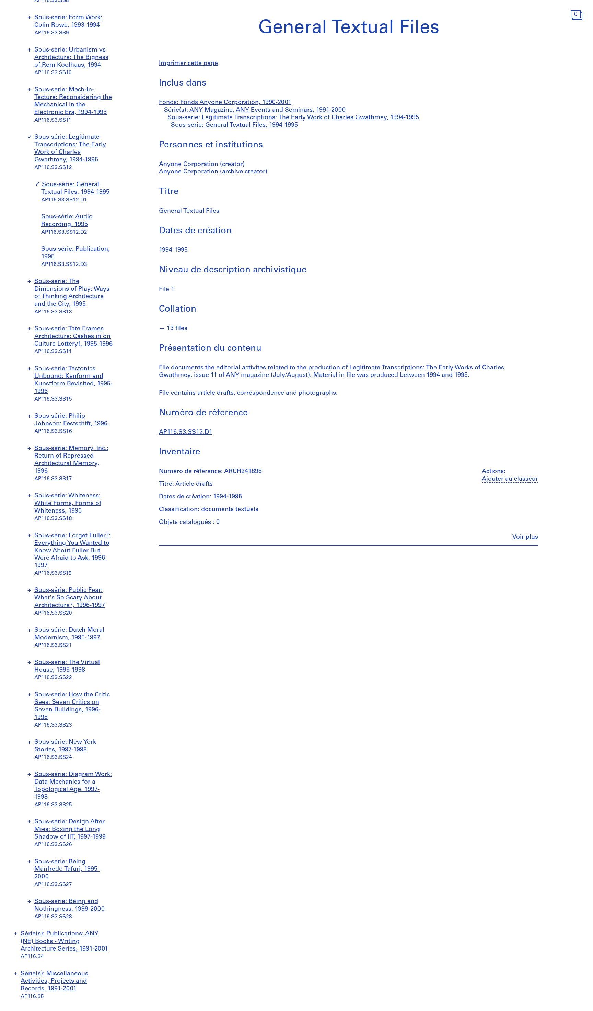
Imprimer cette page (188, 63)
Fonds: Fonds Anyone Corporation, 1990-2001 (225, 103)
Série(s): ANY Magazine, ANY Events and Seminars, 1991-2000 (255, 110)
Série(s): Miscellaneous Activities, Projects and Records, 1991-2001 (54, 981)
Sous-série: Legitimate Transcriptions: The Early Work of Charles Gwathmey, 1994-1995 (293, 118)
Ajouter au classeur (510, 479)
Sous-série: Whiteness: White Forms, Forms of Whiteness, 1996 (67, 503)
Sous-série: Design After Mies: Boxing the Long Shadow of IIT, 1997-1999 (70, 829)
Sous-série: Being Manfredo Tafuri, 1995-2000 (67, 869)
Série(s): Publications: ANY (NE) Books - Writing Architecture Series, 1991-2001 (64, 941)
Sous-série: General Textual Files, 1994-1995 (234, 125)
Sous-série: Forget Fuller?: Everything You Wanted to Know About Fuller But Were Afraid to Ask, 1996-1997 (72, 551)
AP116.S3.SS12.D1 (185, 432)
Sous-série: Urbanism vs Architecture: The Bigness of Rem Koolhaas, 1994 (71, 57)
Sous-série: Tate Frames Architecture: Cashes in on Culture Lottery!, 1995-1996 (73, 336)
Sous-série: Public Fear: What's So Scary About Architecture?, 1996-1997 (69, 598)
